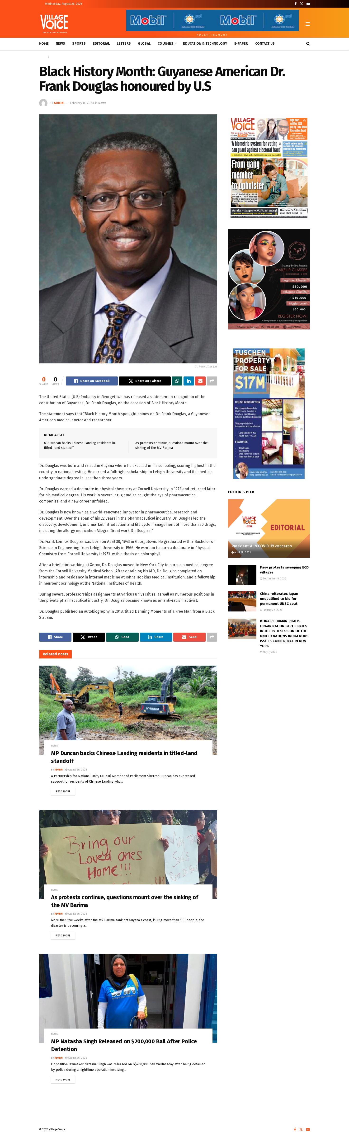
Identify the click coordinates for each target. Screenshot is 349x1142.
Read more (65, 790)
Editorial (101, 44)
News (60, 44)
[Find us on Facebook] (296, 4)
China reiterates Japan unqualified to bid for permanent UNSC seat (279, 599)
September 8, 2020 (274, 578)
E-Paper (241, 44)
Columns (165, 44)
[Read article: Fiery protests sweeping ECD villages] (242, 575)
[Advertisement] (269, 697)
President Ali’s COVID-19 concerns (261, 546)
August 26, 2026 (77, 769)
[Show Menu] (308, 24)
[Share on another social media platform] (212, 380)
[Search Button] (308, 44)
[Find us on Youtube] (308, 4)
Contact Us (265, 44)
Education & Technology (205, 44)
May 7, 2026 (269, 652)
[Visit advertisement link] (269, 167)
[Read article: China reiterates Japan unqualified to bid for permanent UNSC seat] (242, 601)
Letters (124, 44)
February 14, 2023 (82, 103)
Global (144, 44)
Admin (59, 103)
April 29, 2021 (242, 552)
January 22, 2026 (272, 609)
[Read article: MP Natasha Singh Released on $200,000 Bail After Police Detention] (128, 998)
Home (44, 44)
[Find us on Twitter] (301, 4)
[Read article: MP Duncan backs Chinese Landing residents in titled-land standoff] (128, 710)
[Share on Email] (200, 380)
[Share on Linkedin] (189, 380)
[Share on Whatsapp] (177, 380)
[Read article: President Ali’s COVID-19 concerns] (269, 528)
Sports (79, 44)
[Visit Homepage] (54, 24)
